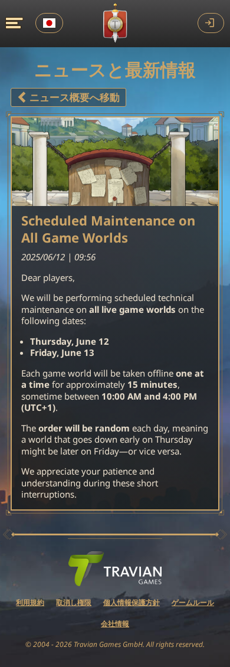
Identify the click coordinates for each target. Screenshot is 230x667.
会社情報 (115, 624)
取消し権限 (73, 602)
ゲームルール (193, 602)
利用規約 (30, 602)
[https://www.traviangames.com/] (115, 569)
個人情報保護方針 (131, 602)
